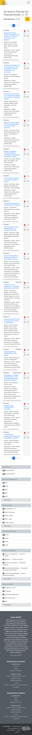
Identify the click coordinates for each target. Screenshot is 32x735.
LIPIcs (16, 666)
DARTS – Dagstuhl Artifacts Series (16, 676)
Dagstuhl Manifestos (16, 680)
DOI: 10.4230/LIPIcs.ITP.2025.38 (10, 369)
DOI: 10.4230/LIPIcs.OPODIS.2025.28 (11, 250)
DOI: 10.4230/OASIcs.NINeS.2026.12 (11, 117)
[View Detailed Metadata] (24, 33)
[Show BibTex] (27, 36)
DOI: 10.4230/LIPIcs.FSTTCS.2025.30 (11, 279)
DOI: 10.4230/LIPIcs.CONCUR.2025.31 (11, 454)
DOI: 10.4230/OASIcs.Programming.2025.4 (12, 400)
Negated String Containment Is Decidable (9, 407)
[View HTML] (27, 31)
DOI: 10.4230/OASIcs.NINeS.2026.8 (10, 88)
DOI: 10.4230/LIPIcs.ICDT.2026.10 (10, 221)
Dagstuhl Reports (16, 678)
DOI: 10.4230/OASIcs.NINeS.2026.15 (11, 146)
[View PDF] (24, 31)
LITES (16, 682)
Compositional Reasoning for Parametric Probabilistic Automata (12, 436)
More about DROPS (16, 655)
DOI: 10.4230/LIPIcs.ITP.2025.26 (10, 346)
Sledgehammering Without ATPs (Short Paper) (10, 353)
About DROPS (11, 730)
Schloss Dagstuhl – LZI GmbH (20, 726)
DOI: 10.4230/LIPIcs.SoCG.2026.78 (10, 59)
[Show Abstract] (24, 36)
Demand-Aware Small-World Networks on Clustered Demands (11, 228)
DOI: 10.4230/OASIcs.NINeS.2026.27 (11, 172)
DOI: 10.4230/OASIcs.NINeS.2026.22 (11, 198)
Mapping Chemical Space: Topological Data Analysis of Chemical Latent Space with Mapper (11, 36)
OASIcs (16, 668)
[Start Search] (27, 19)
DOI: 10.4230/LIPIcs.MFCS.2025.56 (10, 429)
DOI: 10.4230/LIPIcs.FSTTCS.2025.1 (11, 313)
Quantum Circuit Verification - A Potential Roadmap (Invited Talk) (11, 286)
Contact (17, 732)
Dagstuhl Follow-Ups (16, 670)
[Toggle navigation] (28, 2)
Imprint (19, 730)
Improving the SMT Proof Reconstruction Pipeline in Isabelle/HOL (12, 320)
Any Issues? (28, 728)
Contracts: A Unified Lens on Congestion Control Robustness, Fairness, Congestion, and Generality (12, 69)
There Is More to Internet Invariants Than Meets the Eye (11, 179)
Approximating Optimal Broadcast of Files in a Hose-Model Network (11, 257)
